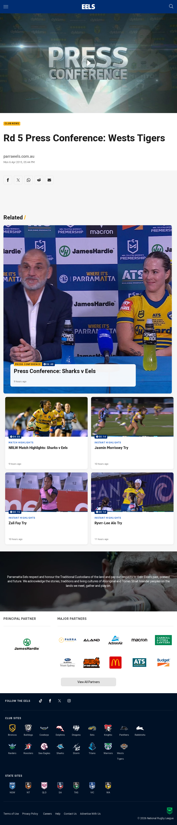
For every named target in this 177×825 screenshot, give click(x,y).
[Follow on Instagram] (69, 701)
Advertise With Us (90, 813)
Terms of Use (11, 813)
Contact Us (70, 813)
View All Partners (88, 682)
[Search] (171, 6)
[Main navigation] (5, 6)
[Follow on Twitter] (59, 701)
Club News (12, 123)
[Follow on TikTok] (40, 701)
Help (57, 813)
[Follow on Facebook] (50, 701)
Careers (47, 813)
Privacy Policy (30, 813)
